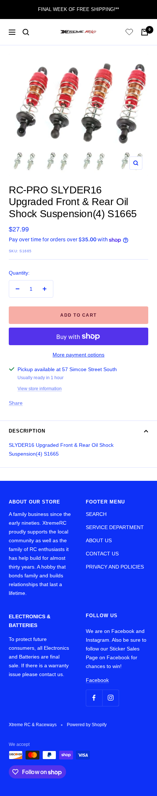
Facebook (97, 680)
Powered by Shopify (87, 724)
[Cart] (144, 32)
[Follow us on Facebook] (94, 698)
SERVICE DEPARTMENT (115, 527)
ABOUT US (99, 540)
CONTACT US (102, 554)
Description (27, 431)
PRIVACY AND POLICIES (115, 567)
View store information (40, 388)
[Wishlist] (129, 33)
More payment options (78, 355)
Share (16, 403)
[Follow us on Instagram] (110, 698)
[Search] (26, 32)
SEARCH (96, 514)
